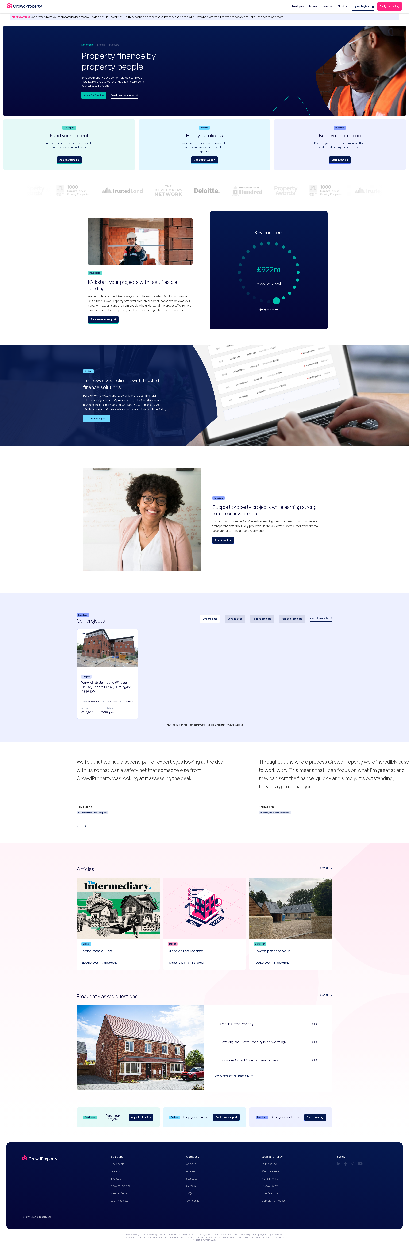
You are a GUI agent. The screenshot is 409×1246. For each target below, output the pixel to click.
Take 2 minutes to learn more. (267, 17)
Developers (117, 1164)
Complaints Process (274, 1200)
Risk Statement (271, 1171)
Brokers (115, 1171)
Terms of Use (269, 1164)
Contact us (192, 1200)
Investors (116, 1178)
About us (191, 1164)
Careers (191, 1186)
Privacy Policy (270, 1186)
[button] (261, 309)
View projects (119, 1193)
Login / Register (120, 1200)
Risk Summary (270, 1178)
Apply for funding (121, 1186)
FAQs (189, 1193)
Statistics (191, 1178)
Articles (190, 1171)
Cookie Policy (270, 1193)
